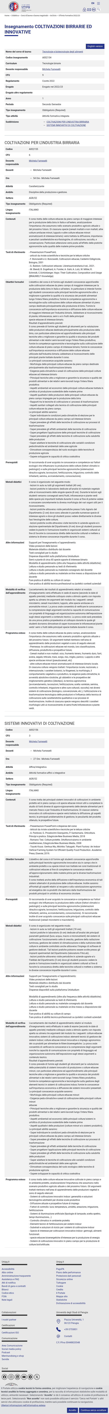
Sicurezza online (64, 1279)
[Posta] (89, 9)
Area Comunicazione (12, 1345)
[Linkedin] (17, 1377)
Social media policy (11, 1349)
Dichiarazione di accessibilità (70, 1303)
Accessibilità (8, 1269)
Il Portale (60, 1293)
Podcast (6, 1352)
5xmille (5, 1359)
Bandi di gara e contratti (14, 1286)
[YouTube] (24, 1377)
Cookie (59, 1286)
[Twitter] (37, 1377)
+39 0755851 (70, 1329)
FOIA (4, 1296)
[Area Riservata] (84, 9)
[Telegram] (30, 1377)
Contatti (68, 1336)
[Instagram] (11, 1377)
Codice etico (8, 1293)
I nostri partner (9, 1319)
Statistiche (61, 1299)
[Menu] (98, 3)
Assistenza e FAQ (10, 1279)
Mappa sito (62, 1296)
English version (95, 46)
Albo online (7, 1272)
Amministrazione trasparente (16, 1276)
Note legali (7, 1299)
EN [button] (92, 3)
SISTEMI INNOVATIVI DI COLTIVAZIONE (66, 125)
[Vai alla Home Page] (20, 6)
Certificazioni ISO (10, 1332)
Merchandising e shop (13, 1356)
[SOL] (94, 9)
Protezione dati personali (68, 1276)
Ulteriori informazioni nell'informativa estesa (23, 1405)
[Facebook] (4, 1377)
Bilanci (5, 1289)
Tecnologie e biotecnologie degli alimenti (62, 51)
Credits (59, 1289)
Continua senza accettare (93, 1410)
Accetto (72, 1410)
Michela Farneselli (51, 69)
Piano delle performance (68, 1272)
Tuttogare (61, 1282)
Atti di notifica (9, 1282)
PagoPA (60, 1269)
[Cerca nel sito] (98, 9)
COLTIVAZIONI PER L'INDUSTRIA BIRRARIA (68, 122)
